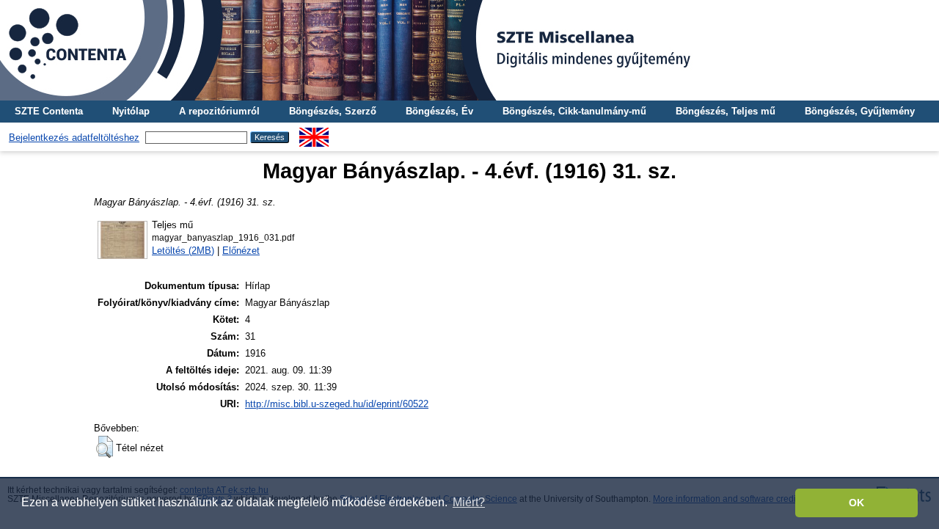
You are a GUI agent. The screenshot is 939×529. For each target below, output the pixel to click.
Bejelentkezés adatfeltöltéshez (74, 137)
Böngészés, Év (439, 111)
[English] (314, 133)
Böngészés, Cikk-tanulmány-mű (574, 111)
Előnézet (241, 250)
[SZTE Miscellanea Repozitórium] (469, 50)
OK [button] (856, 502)
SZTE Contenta (49, 111)
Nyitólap (131, 111)
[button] (104, 447)
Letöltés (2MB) (183, 250)
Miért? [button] (469, 502)
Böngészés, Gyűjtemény (860, 111)
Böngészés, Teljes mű (725, 111)
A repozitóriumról (219, 111)
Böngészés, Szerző (332, 111)
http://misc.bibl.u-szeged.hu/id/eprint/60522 (336, 403)
